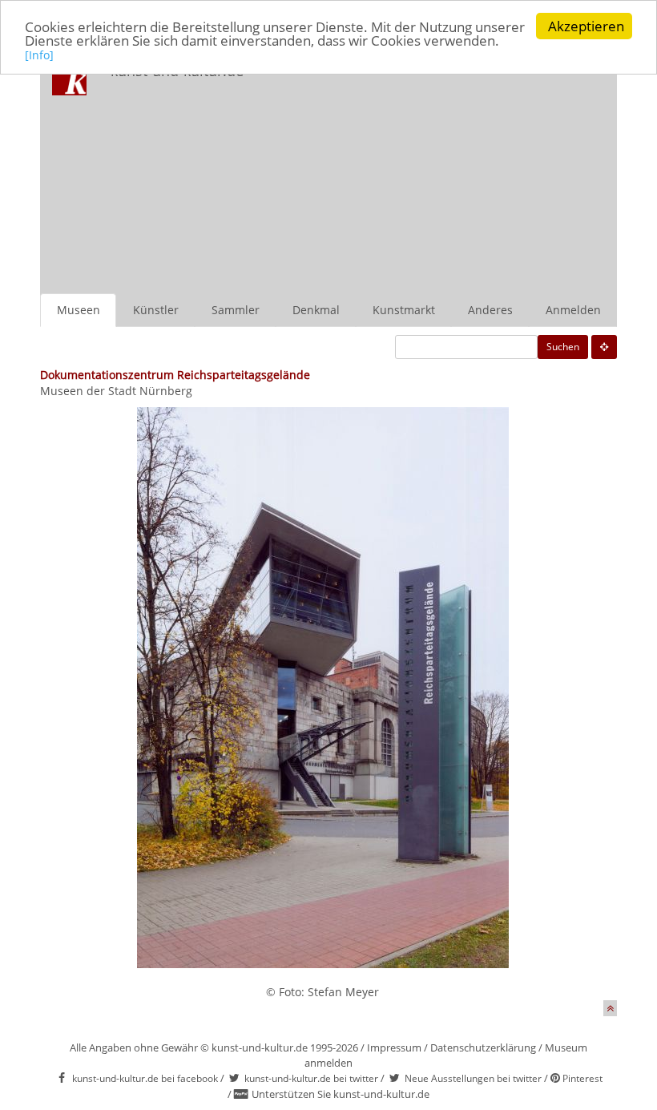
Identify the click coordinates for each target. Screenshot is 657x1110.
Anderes (490, 309)
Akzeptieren (586, 26)
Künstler (156, 309)
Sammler (236, 309)
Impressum (394, 1047)
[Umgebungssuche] (604, 347)
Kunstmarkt (404, 309)
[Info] (39, 55)
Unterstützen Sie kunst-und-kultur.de (340, 1094)
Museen (78, 309)
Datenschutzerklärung (483, 1047)
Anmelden (573, 309)
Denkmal (316, 309)
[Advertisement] (444, 173)
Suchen (562, 346)
